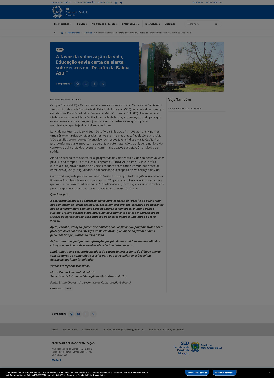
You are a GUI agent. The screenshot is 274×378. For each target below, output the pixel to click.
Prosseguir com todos (225, 373)
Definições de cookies (197, 373)
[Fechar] (269, 373)
